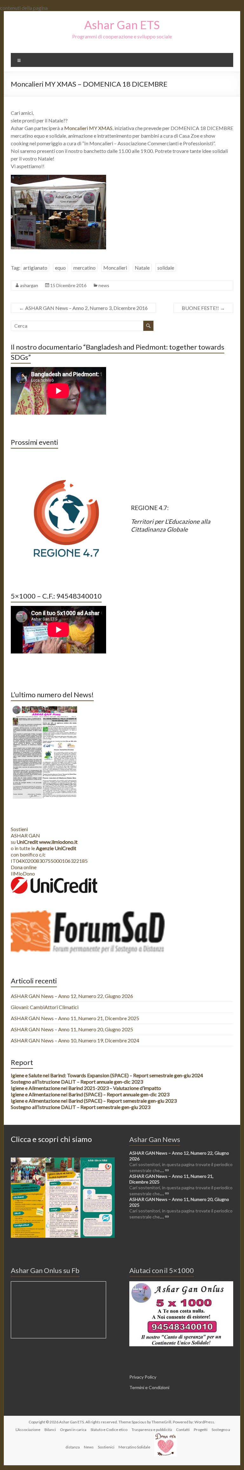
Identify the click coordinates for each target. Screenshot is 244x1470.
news (103, 285)
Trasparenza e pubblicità (152, 1429)
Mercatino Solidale (134, 1447)
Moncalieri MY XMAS (88, 128)
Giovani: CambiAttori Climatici (44, 1007)
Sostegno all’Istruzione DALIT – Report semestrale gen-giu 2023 (80, 1107)
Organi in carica (73, 1429)
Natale (142, 268)
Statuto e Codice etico (109, 1429)
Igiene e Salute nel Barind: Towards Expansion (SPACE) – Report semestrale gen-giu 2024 (107, 1075)
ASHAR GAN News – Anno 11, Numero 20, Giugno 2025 (72, 1029)
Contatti (183, 1429)
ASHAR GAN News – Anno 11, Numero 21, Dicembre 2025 (75, 1018)
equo (60, 268)
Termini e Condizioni (149, 1387)
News (89, 1447)
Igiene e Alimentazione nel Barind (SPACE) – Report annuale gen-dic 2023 (90, 1094)
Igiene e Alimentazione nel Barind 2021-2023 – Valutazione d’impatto (86, 1088)
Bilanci (50, 1429)
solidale (165, 268)
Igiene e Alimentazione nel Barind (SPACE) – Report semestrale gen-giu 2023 (94, 1101)
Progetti (200, 1429)
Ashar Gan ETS (122, 25)
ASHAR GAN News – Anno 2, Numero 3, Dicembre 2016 (83, 308)
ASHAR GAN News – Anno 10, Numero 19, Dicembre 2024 (75, 1040)
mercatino (84, 268)
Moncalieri (115, 268)
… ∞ (164, 1170)
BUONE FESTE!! (203, 308)
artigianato (35, 268)
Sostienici (106, 1447)
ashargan (29, 285)
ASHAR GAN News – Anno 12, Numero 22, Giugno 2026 (72, 996)
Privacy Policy (142, 1377)
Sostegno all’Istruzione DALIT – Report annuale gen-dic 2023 (77, 1082)
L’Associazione (28, 1429)
